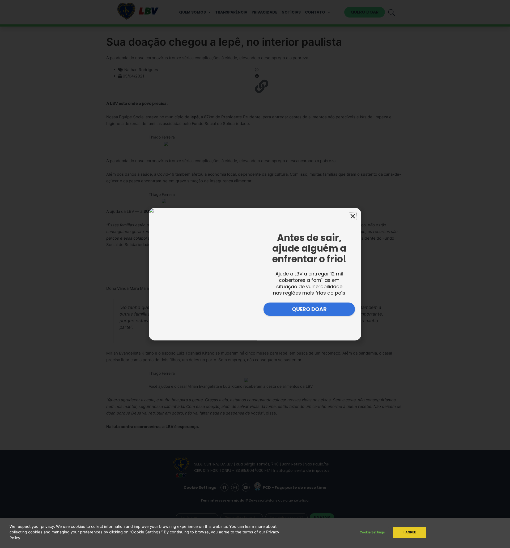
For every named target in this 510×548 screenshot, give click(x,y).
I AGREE (409, 532)
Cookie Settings (372, 532)
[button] (353, 216)
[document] (255, 274)
